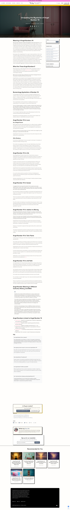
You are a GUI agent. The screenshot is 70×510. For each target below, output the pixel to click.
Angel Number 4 (18, 322)
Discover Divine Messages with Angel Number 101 (21, 416)
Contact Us (14, 501)
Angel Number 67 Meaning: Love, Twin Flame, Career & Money (23, 417)
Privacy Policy (23, 501)
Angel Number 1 (18, 320)
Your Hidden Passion (34, 410)
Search (57, 41)
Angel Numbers (28, 69)
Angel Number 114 (18, 329)
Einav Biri (29, 23)
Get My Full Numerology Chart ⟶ (23, 410)
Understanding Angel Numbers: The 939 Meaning (21, 415)
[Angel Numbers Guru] (35, 3)
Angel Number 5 (18, 325)
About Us (18, 501)
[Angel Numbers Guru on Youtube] (62, 3)
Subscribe (66, 3)
